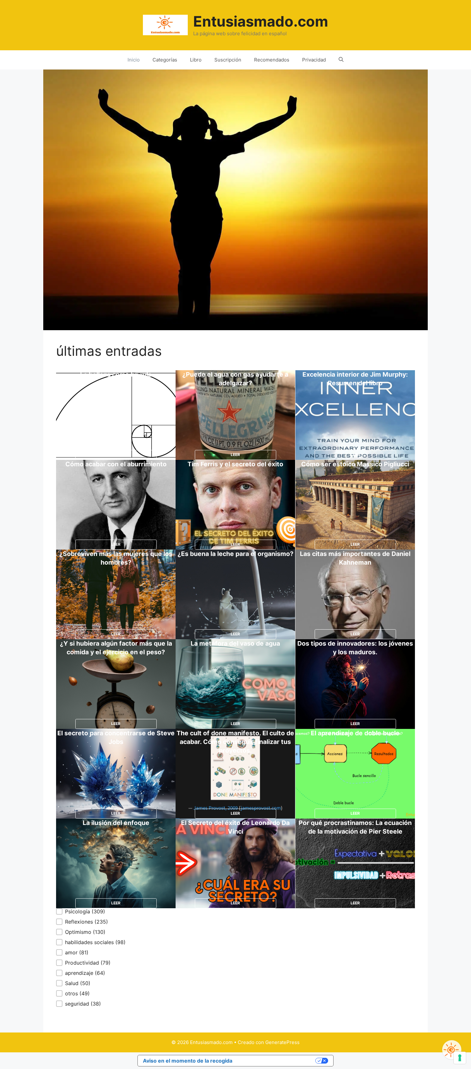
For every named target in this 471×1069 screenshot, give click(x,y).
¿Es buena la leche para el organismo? (235, 554)
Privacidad (314, 60)
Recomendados (271, 60)
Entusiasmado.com (260, 21)
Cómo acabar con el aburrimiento (116, 464)
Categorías (165, 60)
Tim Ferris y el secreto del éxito (236, 464)
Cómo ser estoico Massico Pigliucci (355, 464)
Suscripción (227, 60)
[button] (91, 911)
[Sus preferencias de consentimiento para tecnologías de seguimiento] (460, 1058)
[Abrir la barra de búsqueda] (341, 59)
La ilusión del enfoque (116, 823)
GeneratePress (282, 1042)
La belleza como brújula (116, 374)
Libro (196, 60)
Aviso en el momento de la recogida (187, 1060)
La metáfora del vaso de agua (235, 643)
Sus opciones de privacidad (277, 1060)
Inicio (134, 60)
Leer (115, 454)
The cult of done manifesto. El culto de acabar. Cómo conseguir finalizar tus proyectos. (235, 741)
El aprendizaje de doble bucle (355, 733)
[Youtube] (451, 1049)
